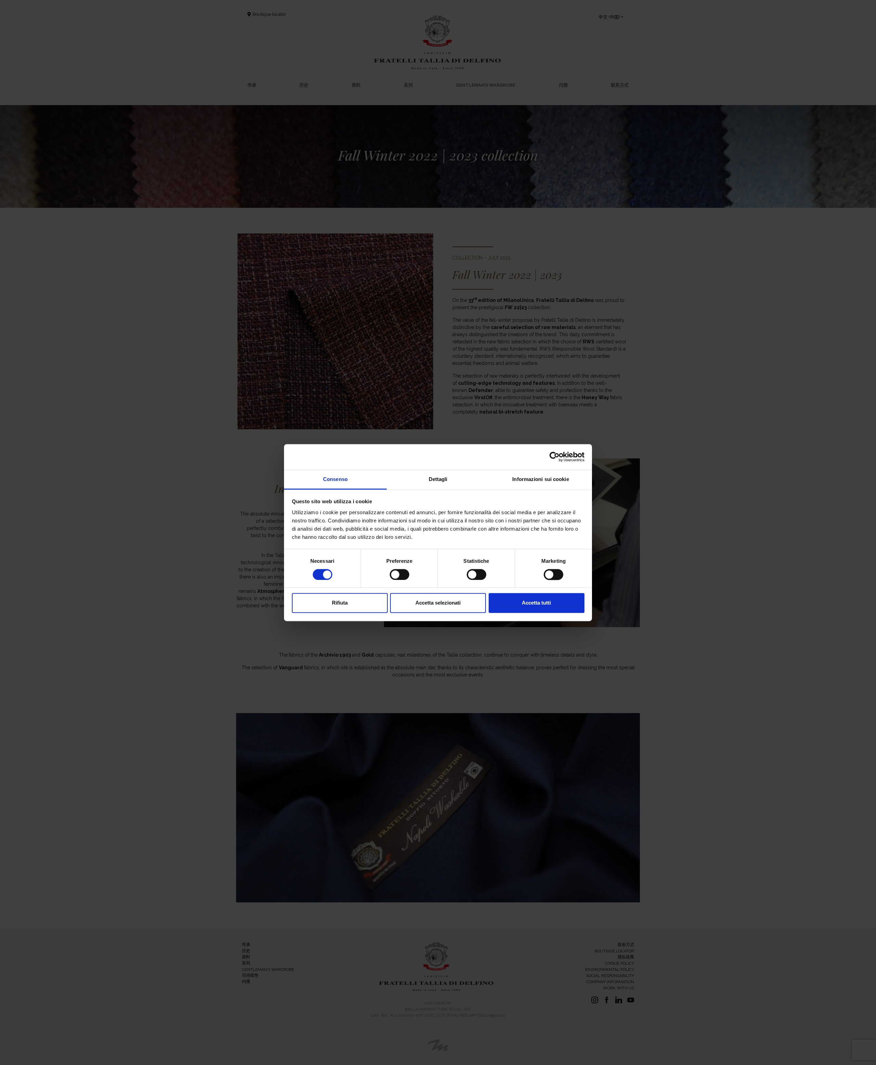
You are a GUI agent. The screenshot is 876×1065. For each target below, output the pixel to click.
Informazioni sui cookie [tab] (540, 479)
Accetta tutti (536, 603)
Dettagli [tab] (438, 479)
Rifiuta (340, 603)
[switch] (399, 574)
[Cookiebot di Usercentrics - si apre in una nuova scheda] (554, 457)
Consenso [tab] (335, 479)
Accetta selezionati (438, 603)
